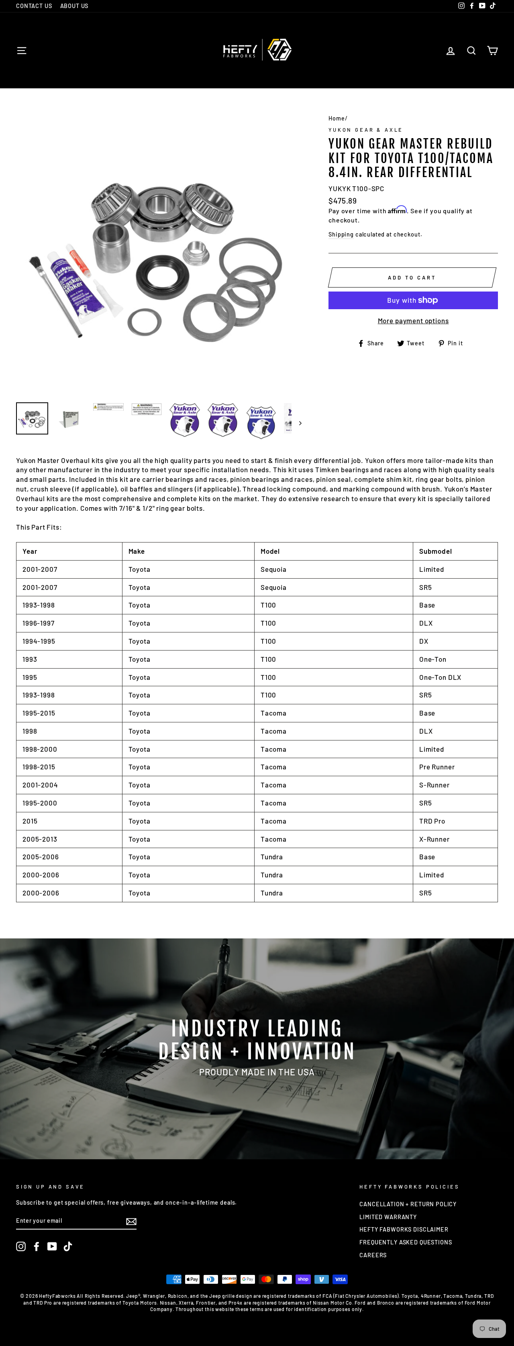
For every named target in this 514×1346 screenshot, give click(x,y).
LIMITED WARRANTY (388, 1216)
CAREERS (373, 1255)
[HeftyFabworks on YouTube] (52, 1246)
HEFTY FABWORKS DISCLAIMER (403, 1229)
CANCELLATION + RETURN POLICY (408, 1204)
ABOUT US (74, 5)
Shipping (341, 234)
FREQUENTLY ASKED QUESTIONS (405, 1242)
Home (336, 118)
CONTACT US (34, 5)
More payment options (413, 320)
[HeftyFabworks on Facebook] (36, 1246)
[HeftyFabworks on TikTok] (68, 1246)
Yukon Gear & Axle (365, 129)
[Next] (297, 422)
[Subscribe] (131, 1221)
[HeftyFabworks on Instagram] (21, 1246)
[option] (159, 253)
